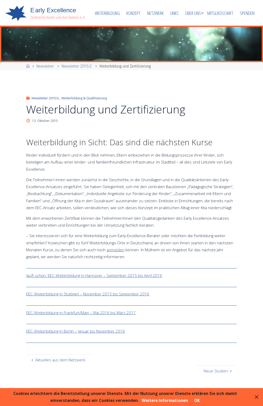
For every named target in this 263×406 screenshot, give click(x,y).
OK (197, 400)
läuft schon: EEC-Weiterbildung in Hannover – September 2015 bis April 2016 (94, 275)
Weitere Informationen (165, 400)
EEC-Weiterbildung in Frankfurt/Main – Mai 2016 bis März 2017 (81, 312)
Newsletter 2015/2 (77, 66)
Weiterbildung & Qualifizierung (84, 98)
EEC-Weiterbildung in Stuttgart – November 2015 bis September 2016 (87, 293)
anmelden (115, 249)
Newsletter (45, 66)
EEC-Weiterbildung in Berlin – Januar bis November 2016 (75, 331)
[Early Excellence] (15, 12)
